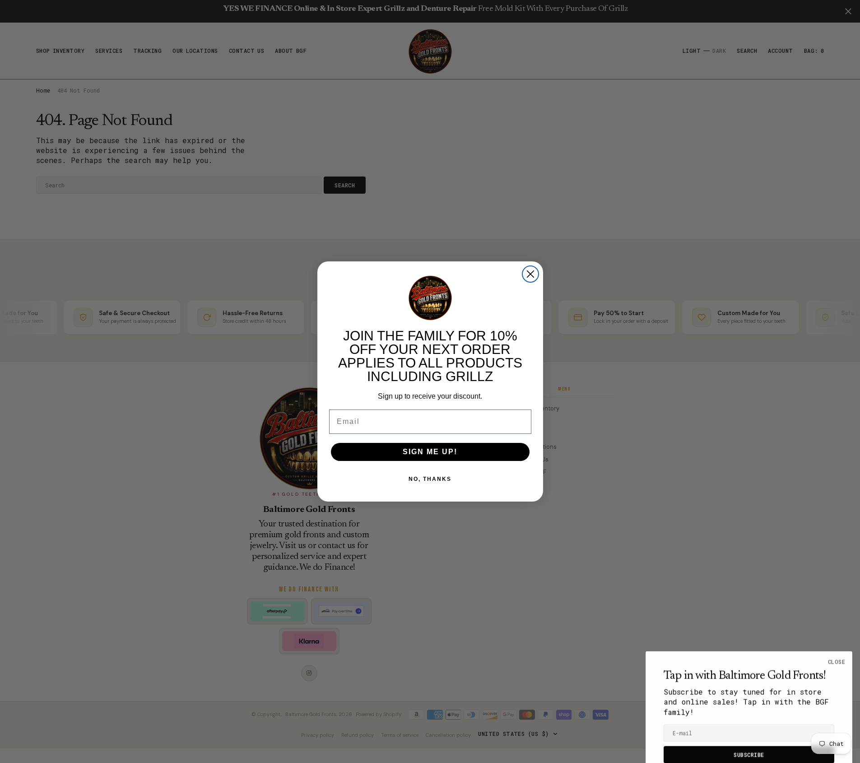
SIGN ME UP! (430, 452)
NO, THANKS (430, 479)
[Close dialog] (530, 274)
